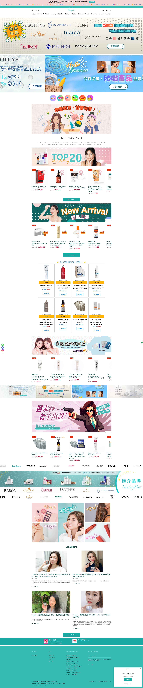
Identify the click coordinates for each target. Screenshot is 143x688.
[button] (103, 10)
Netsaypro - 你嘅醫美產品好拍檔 (42, 681)
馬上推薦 (82, 1)
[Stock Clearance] (82, 98)
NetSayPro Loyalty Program (74, 666)
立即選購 (46, 293)
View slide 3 (74, 89)
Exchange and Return (72, 663)
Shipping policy (36, 684)
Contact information (45, 683)
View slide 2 (69, 89)
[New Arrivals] (53, 98)
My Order (34, 655)
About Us (51, 655)
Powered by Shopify (36, 683)
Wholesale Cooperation (72, 661)
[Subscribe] (110, 655)
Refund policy (43, 684)
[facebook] (2, 348)
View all (71, 199)
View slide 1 (65, 89)
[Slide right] (109, 165)
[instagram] (2, 350)
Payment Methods (71, 655)
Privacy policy (62, 683)
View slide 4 (78, 89)
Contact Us (52, 657)
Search (51, 661)
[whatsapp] (2, 345)
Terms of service (54, 683)
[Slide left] (106, 165)
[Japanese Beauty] (68, 98)
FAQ (50, 659)
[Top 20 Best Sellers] (60, 98)
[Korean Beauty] (75, 98)
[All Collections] (90, 98)
